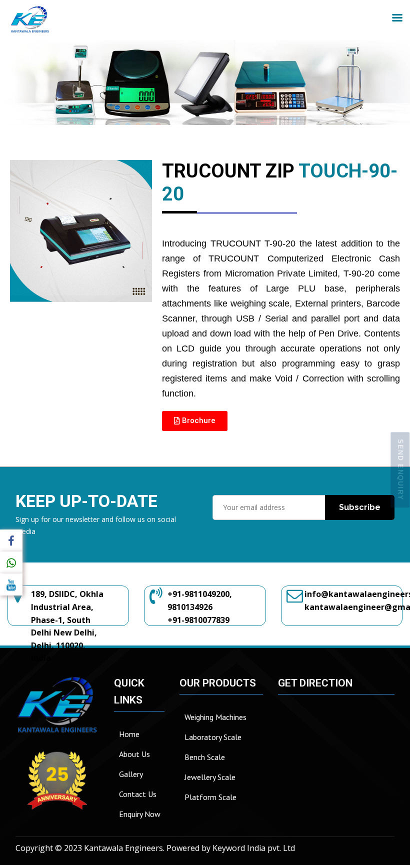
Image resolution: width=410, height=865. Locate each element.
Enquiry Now (139, 814)
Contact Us (137, 794)
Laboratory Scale (213, 737)
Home (129, 734)
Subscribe (359, 507)
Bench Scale (204, 757)
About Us (134, 754)
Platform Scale (210, 797)
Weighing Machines (215, 717)
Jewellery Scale (210, 777)
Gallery (131, 774)
